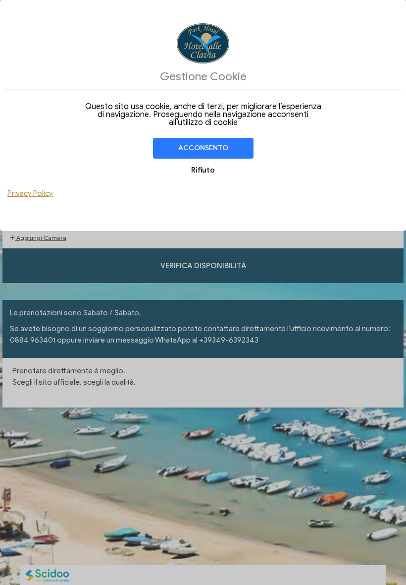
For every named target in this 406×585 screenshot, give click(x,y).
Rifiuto (203, 170)
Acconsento (203, 148)
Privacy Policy (30, 193)
